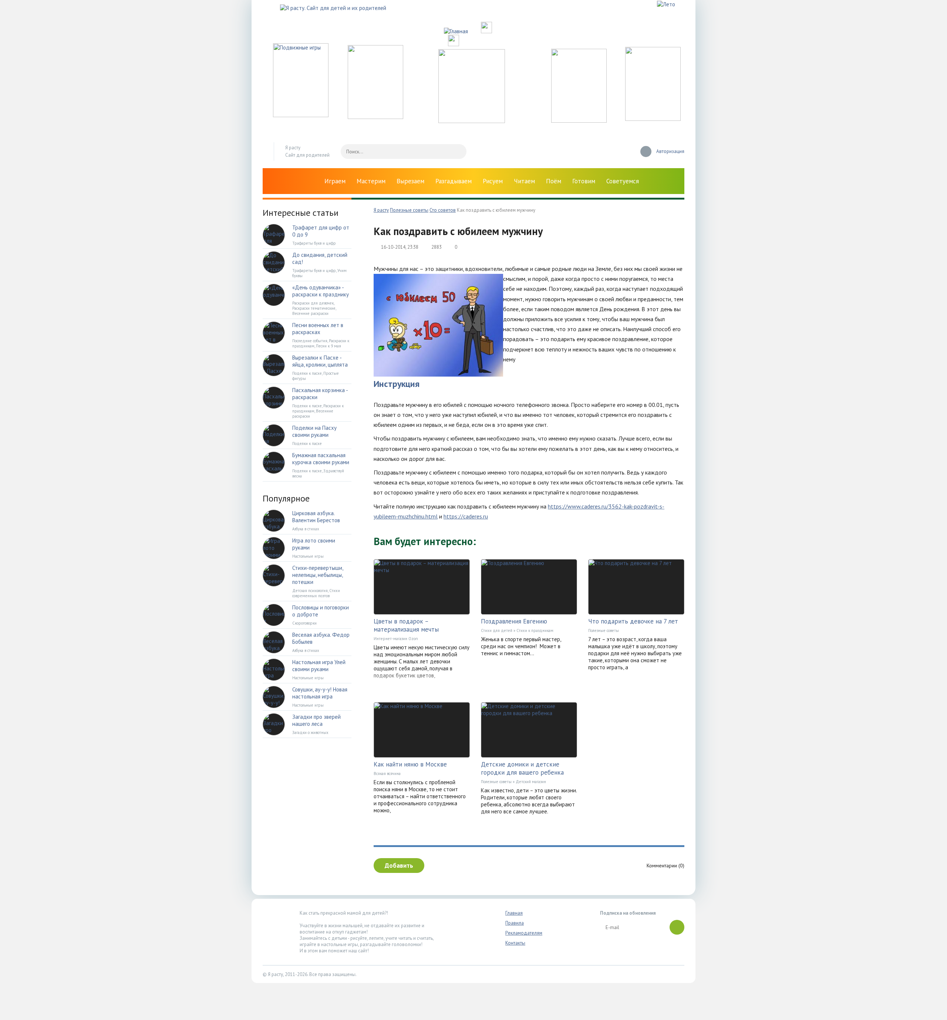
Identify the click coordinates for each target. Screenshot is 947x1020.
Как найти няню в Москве (410, 764)
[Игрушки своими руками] (375, 116)
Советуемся (622, 181)
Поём (553, 181)
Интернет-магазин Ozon (396, 638)
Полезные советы (603, 630)
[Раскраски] (653, 118)
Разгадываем (453, 181)
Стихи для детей (496, 630)
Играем (335, 181)
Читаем (524, 181)
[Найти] (457, 151)
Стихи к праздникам (534, 630)
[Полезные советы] (579, 120)
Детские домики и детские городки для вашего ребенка (522, 768)
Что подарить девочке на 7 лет (633, 621)
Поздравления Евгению (514, 621)
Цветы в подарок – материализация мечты (406, 625)
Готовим (583, 181)
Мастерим (371, 181)
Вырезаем (410, 181)
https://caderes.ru (466, 516)
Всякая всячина (387, 773)
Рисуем (493, 181)
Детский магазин (531, 781)
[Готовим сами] (471, 121)
